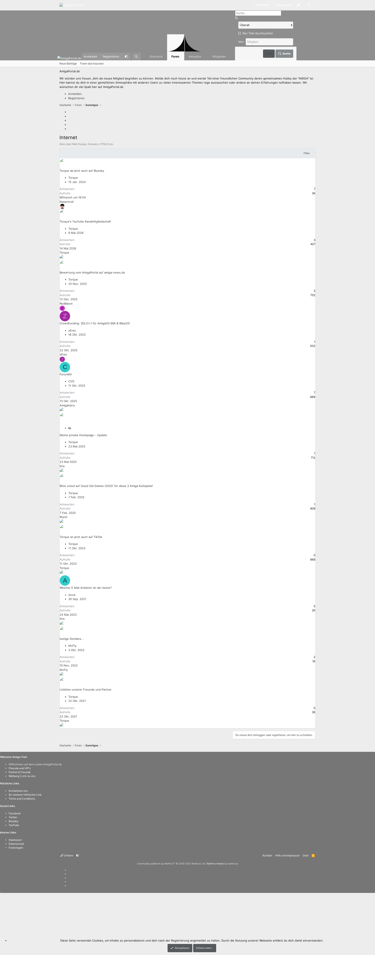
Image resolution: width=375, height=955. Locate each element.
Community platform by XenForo (171, 863)
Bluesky (13, 821)
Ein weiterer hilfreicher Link (25, 794)
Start (306, 855)
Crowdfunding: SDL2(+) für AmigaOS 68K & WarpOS (95, 323)
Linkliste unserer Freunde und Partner (86, 689)
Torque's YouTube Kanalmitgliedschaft (85, 221)
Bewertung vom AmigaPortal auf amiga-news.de (92, 272)
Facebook (15, 813)
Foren (175, 56)
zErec (72, 330)
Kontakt (267, 855)
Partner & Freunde (20, 772)
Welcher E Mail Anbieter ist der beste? (86, 587)
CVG (71, 381)
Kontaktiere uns (18, 790)
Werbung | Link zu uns (22, 776)
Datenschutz (16, 843)
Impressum (15, 839)
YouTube (14, 825)
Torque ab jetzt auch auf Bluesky (82, 170)
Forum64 (66, 374)
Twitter (13, 817)
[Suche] (308, 5)
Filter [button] (307, 153)
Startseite (156, 56)
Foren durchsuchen (92, 63)
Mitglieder (219, 56)
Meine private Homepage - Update (83, 435)
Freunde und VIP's (20, 768)
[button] (205, 57)
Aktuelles (195, 56)
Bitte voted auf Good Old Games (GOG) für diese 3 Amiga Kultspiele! (106, 486)
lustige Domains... (72, 638)
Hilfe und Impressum (287, 855)
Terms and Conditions (22, 798)
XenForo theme (215, 863)
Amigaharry (67, 405)
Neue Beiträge (68, 63)
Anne (72, 595)
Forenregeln (16, 847)
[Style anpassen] (298, 5)
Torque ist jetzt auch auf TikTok (81, 537)
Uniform (68, 855)
